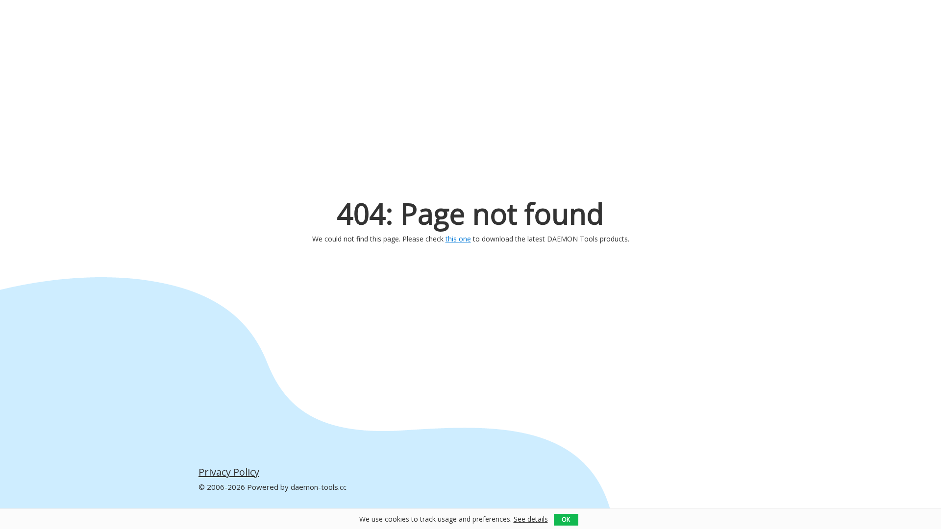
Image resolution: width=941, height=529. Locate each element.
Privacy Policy (228, 472)
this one (458, 238)
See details (531, 519)
